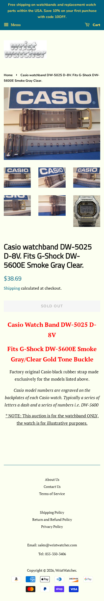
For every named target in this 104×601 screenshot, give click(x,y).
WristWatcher (65, 570)
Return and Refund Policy (52, 519)
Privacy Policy (52, 526)
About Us (52, 479)
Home (8, 75)
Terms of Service (52, 493)
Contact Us (52, 486)
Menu (15, 25)
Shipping (12, 288)
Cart (96, 25)
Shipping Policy (52, 512)
